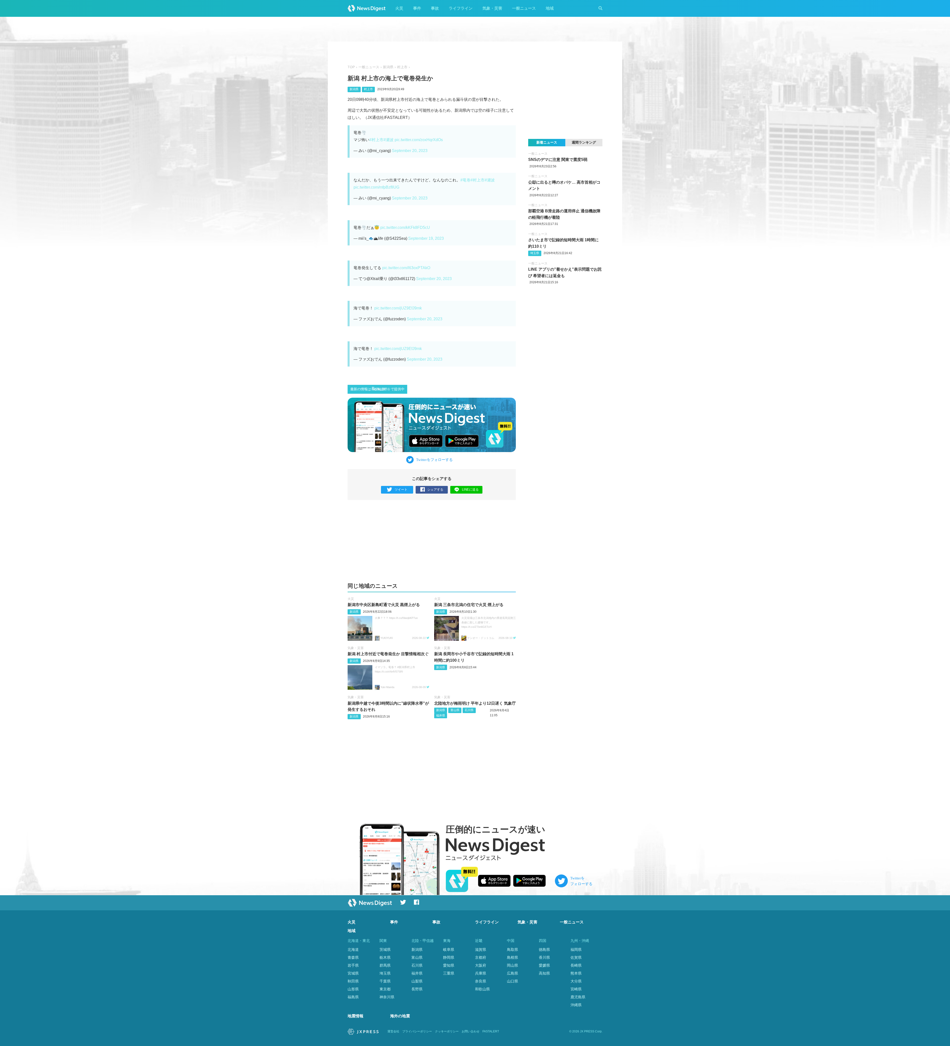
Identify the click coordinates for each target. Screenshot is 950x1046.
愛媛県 (544, 965)
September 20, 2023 (410, 151)
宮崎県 (576, 989)
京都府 (480, 957)
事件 (417, 8)
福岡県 (576, 949)
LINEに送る (470, 489)
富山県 (455, 710)
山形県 (353, 989)
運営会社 (393, 1031)
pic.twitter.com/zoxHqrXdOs (419, 140)
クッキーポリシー (447, 1031)
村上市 (402, 67)
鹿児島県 (577, 997)
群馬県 (385, 965)
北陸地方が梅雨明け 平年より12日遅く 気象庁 (475, 703)
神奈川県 (387, 997)
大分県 (576, 981)
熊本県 (576, 973)
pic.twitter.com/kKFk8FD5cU (405, 227)
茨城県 (385, 949)
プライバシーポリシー (417, 1031)
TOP (351, 67)
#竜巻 (465, 180)
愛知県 (448, 965)
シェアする (435, 489)
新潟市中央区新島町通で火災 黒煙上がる (384, 605)
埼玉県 (534, 253)
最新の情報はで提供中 (377, 389)
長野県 (417, 989)
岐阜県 (448, 949)
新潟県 (388, 67)
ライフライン (461, 8)
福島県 (353, 997)
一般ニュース (524, 8)
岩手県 (353, 965)
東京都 (385, 989)
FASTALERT (490, 1031)
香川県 (544, 957)
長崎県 (576, 965)
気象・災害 (492, 8)
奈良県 (480, 981)
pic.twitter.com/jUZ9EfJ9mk (398, 308)
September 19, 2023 (426, 238)
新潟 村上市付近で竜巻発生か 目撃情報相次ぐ (388, 654)
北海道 (353, 949)
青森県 (353, 957)
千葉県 (385, 981)
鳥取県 (512, 949)
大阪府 (480, 965)
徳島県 (544, 949)
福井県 (440, 715)
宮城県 (353, 973)
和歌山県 (482, 989)
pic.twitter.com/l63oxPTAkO (406, 268)
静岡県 (448, 957)
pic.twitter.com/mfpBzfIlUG (376, 187)
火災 (399, 8)
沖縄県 (576, 1005)
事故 (435, 8)
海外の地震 (400, 1016)
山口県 (512, 981)
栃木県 (385, 957)
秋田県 (353, 981)
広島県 (512, 973)
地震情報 (355, 1016)
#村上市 (376, 140)
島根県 (512, 957)
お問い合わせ (470, 1031)
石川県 (469, 710)
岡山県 (512, 965)
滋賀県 (480, 949)
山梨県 (417, 981)
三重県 (448, 973)
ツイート (401, 489)
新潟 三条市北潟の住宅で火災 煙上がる (468, 605)
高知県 (544, 973)
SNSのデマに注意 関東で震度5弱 (557, 159)
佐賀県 (576, 957)
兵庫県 (480, 973)
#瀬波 (388, 140)
